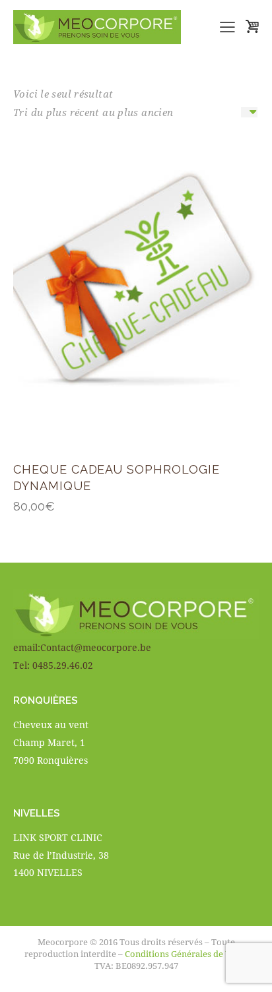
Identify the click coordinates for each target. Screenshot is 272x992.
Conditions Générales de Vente (186, 954)
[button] (227, 27)
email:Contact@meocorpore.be (82, 647)
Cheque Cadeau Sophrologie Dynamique (116, 477)
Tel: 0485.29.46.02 (53, 665)
